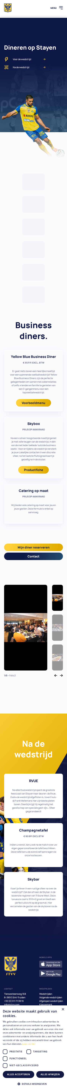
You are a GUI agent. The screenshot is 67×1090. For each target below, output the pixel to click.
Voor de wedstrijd (22, 59)
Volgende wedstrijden (50, 997)
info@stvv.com (12, 1004)
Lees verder (29, 1043)
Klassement (45, 1004)
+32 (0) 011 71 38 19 (14, 1001)
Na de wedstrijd (21, 67)
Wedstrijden (45, 993)
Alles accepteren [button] (18, 1074)
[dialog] (33, 1047)
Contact (33, 556)
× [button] (62, 1009)
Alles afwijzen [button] (50, 1074)
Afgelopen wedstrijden (51, 1001)
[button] (33, 1084)
